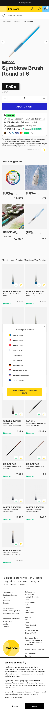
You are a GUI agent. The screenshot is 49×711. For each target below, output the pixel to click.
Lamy (27, 622)
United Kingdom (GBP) (21, 375)
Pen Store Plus (8, 608)
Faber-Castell (30, 625)
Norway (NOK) (18, 340)
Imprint (5, 624)
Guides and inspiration (11, 611)
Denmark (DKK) (18, 345)
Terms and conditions (11, 619)
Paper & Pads (30, 602)
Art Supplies (6, 22)
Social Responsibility (11, 613)
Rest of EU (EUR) (19, 380)
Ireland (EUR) (17, 355)
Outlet (27, 607)
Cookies (6, 627)
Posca (27, 628)
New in (27, 610)
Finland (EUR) (17, 350)
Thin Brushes (28, 22)
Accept (34, 706)
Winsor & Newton (31, 630)
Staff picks (29, 613)
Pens (27, 600)
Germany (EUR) (18, 365)
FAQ (4, 598)
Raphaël (8, 62)
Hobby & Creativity (32, 597)
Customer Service (10, 595)
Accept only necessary (13, 697)
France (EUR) (17, 360)
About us (6, 600)
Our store (6, 603)
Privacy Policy (8, 621)
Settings (15, 706)
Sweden (28, 656)
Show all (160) (30, 633)
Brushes (17, 22)
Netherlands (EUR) (20, 370)
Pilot (26, 620)
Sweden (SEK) (18, 335)
